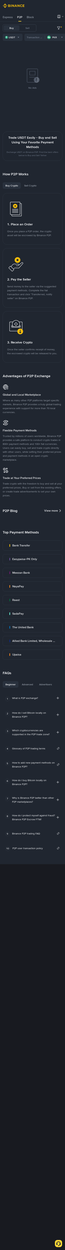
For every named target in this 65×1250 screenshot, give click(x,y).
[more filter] (58, 28)
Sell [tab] (27, 28)
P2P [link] (19, 17)
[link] (32, 545)
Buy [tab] (11, 28)
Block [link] (30, 17)
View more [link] (51, 510)
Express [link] (8, 17)
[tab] (8, 17)
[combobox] (13, 37)
